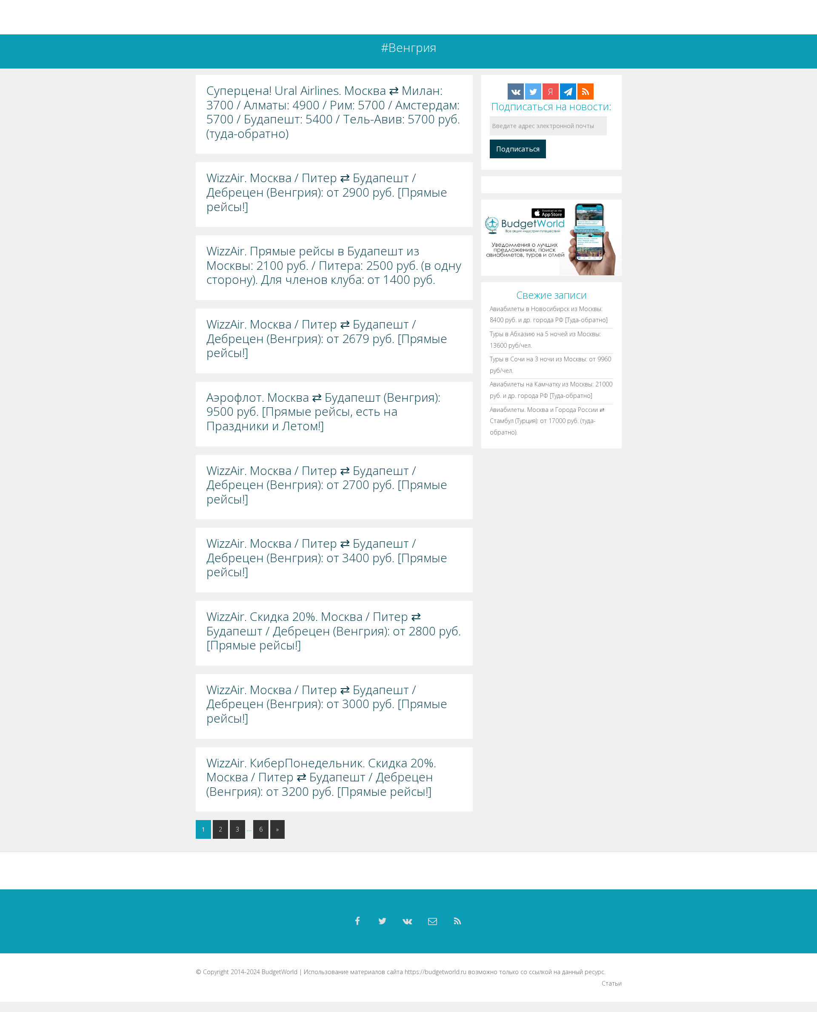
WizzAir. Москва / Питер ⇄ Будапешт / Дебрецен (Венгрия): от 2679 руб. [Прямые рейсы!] (326, 338)
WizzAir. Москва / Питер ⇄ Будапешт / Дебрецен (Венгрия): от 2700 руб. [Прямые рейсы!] (326, 484)
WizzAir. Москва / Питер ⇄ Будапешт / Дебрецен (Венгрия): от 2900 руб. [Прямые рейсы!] (326, 192)
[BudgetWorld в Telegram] (568, 91)
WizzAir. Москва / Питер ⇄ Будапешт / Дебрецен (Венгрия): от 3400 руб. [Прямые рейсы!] (326, 557)
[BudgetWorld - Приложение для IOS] (551, 237)
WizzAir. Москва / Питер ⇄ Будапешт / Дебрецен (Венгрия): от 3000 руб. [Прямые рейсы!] (326, 704)
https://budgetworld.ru (435, 972)
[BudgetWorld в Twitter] (533, 91)
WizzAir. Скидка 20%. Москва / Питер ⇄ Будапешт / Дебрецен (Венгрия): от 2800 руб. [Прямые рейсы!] (333, 630)
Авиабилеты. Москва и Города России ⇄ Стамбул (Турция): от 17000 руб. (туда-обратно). (547, 420)
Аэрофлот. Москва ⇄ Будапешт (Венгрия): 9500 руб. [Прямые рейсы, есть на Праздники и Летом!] (323, 411)
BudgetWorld (279, 972)
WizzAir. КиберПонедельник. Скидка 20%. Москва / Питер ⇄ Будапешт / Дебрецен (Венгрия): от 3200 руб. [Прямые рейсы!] (321, 777)
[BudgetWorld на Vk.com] (516, 91)
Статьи (612, 983)
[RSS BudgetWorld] (585, 91)
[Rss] (457, 921)
